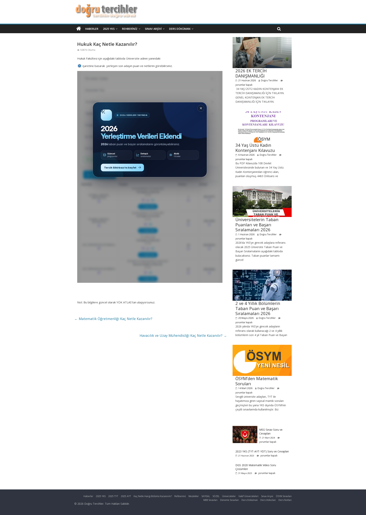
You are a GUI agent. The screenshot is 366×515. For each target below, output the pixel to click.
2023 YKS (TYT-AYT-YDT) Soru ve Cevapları (262, 451)
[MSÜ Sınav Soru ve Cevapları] (245, 428)
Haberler (91, 29)
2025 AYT (126, 496)
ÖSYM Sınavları (284, 496)
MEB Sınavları (210, 500)
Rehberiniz (129, 29)
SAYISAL (205, 496)
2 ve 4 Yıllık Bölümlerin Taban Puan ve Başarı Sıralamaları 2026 (257, 308)
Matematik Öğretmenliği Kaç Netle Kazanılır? (113, 318)
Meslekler (194, 496)
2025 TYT (113, 496)
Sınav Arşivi (153, 29)
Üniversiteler (229, 496)
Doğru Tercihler (269, 80)
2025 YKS (109, 29)
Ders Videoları (268, 500)
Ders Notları (285, 500)
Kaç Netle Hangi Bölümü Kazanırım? (153, 496)
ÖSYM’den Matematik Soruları (256, 381)
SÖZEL (216, 496)
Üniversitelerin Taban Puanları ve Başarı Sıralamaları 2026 (257, 224)
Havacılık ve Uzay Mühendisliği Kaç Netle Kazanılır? (183, 335)
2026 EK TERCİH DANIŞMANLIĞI (251, 73)
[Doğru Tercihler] (105, 6)
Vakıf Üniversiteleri (248, 496)
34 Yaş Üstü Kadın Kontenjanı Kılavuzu (255, 147)
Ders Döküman (179, 29)
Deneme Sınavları (229, 500)
